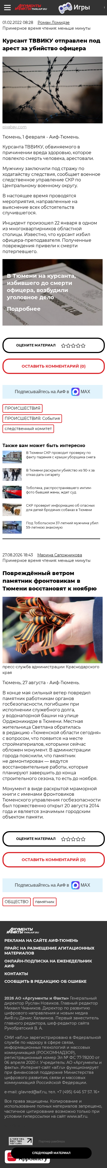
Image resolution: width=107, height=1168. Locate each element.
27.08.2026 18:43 (17, 555)
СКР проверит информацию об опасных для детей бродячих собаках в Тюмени (60, 507)
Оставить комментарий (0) (54, 366)
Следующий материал (51, 1153)
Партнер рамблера (52, 1141)
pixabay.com (14, 126)
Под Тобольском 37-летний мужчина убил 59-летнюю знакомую (62, 525)
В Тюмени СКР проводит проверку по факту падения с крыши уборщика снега (60, 455)
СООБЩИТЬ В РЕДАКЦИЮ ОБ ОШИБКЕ (45, 981)
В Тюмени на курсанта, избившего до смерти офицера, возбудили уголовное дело (41, 287)
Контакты (16, 973)
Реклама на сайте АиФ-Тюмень (41, 940)
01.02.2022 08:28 (17, 22)
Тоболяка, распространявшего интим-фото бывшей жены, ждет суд (59, 490)
